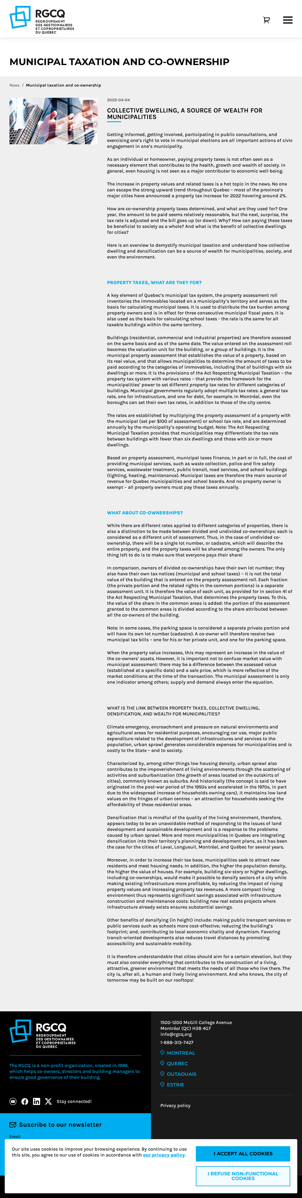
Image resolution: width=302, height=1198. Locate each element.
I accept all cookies (243, 1153)
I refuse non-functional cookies (243, 1176)
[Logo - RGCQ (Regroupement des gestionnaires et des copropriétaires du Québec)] (41, 20)
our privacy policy (164, 1155)
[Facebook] (24, 1101)
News (14, 85)
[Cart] (260, 20)
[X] (48, 1101)
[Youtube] (13, 1101)
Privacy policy (175, 1105)
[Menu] (288, 20)
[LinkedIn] (36, 1101)
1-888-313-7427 (176, 1042)
